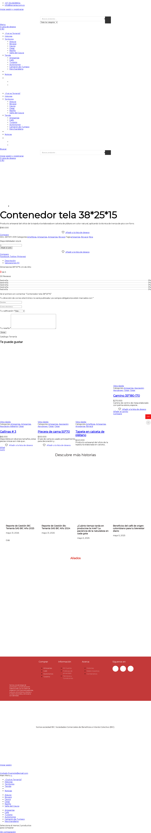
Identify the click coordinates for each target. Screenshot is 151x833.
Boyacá (12, 44)
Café (11, 60)
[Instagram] (123, 669)
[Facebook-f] (115, 669)
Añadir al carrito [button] (120, 411)
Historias (8, 36)
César (21, 426)
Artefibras (31, 237)
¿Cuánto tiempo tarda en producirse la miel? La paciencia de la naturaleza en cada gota (93, 529)
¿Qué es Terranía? (12, 33)
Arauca (12, 41)
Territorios (9, 39)
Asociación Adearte (9, 426)
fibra (91, 237)
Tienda (8, 55)
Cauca (12, 46)
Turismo (13, 62)
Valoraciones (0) (12, 263)
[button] (75, 645)
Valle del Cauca (16, 53)
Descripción (10, 261)
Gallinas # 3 (8, 431)
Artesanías (14, 58)
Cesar (12, 48)
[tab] (78, 261)
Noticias (8, 74)
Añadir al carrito (6, 248)
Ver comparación (8, 832)
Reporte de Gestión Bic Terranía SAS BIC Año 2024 (56, 527)
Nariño (12, 50)
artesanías (75, 237)
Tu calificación (7, 311)
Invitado (14, 773)
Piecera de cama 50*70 (54, 431)
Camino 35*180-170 (126, 395)
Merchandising (16, 69)
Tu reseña (5, 328)
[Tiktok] (131, 669)
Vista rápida (5, 422)
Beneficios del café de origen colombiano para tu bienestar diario (128, 528)
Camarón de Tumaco (19, 67)
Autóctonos (15, 64)
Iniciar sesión (6, 765)
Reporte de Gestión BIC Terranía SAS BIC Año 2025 (20, 527)
